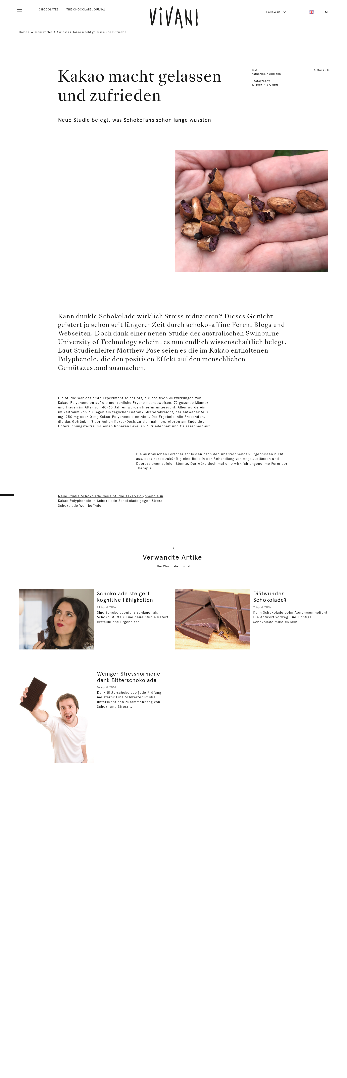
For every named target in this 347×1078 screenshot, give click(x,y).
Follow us (273, 11)
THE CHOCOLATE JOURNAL (85, 9)
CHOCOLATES (48, 9)
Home (23, 32)
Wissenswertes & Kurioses (50, 32)
